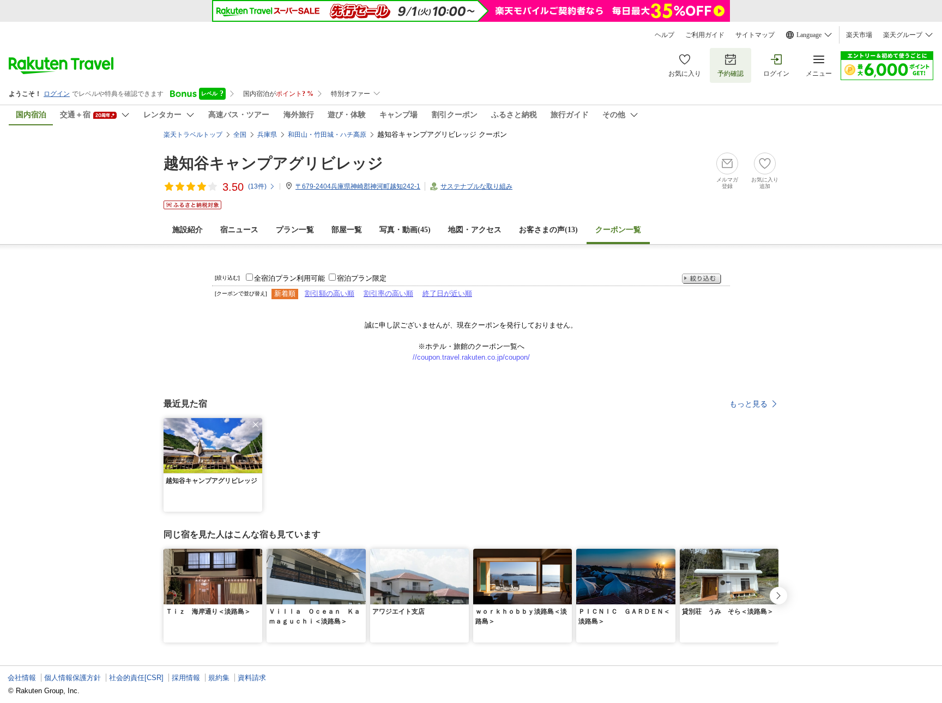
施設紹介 (187, 230)
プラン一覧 (295, 230)
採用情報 (186, 678)
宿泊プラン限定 (362, 278)
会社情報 (22, 678)
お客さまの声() (548, 230)
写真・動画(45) (405, 230)
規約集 (219, 678)
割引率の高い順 (388, 293)
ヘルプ (664, 35)
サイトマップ (755, 35)
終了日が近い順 (447, 293)
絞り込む (701, 279)
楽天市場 (859, 35)
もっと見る (748, 403)
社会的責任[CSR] (136, 678)
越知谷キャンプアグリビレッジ (273, 163)
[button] (255, 424)
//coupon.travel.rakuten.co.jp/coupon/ (471, 357)
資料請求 (252, 678)
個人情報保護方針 (72, 678)
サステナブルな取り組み (476, 186)
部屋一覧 (346, 230)
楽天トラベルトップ (193, 134)
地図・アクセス (475, 230)
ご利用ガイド (704, 35)
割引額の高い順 (329, 293)
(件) (257, 186)
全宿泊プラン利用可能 (289, 278)
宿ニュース (239, 230)
